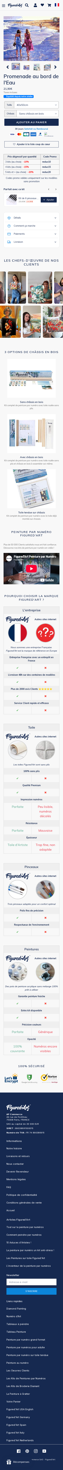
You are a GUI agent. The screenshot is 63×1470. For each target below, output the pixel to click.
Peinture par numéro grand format (25, 1339)
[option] (15, 66)
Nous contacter (15, 1163)
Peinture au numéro (17, 1362)
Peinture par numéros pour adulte (25, 1347)
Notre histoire (14, 1148)
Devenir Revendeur (17, 1171)
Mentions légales (16, 1179)
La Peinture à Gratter (18, 1393)
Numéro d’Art (13, 1316)
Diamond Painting (16, 1308)
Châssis (10, 113)
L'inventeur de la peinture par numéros (28, 1265)
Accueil (10, 1210)
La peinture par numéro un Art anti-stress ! (30, 1250)
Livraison (18, 241)
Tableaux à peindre (17, 1324)
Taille (9, 105)
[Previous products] (48, 189)
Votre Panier (13, 1401)
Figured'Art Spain (16, 1425)
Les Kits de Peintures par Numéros (26, 1378)
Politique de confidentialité (21, 1195)
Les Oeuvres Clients (17, 1370)
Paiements (19, 233)
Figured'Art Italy (15, 1432)
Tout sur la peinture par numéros (25, 1227)
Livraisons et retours (18, 1156)
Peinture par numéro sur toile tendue (27, 1355)
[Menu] (3, 5)
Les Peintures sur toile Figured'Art (25, 1258)
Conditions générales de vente (24, 1202)
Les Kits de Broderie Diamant (22, 1386)
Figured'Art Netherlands (20, 1440)
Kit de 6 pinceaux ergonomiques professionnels (29, 198)
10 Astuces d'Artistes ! (18, 1242)
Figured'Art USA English (19, 1409)
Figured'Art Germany (18, 1417)
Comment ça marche (24, 225)
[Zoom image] (31, 38)
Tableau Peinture (16, 1331)
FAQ (8, 1187)
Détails (17, 217)
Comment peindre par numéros (24, 1234)
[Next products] (55, 189)
